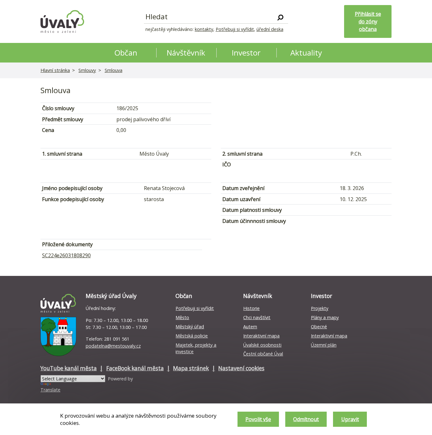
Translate (50, 390)
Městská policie (192, 336)
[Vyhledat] (280, 17)
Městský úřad (190, 327)
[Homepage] (62, 21)
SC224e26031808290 (66, 255)
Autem (250, 327)
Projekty (319, 308)
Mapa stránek (191, 368)
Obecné (319, 327)
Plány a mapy (325, 317)
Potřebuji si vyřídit (235, 29)
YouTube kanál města (68, 368)
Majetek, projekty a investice (196, 348)
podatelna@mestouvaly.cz (113, 346)
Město (182, 317)
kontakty (204, 29)
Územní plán (323, 345)
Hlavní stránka (55, 70)
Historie (251, 308)
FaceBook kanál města (135, 368)
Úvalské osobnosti (262, 345)
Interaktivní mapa (261, 336)
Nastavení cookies (241, 368)
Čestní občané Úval (263, 354)
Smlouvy (87, 70)
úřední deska (269, 29)
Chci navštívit (256, 317)
